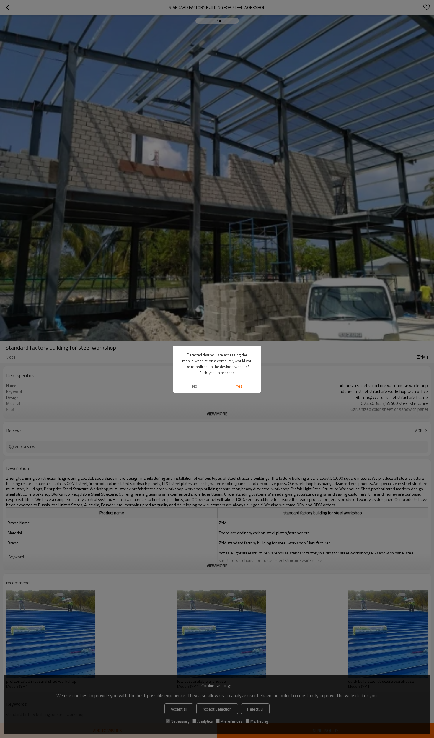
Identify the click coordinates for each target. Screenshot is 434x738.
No (194, 386)
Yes (239, 386)
